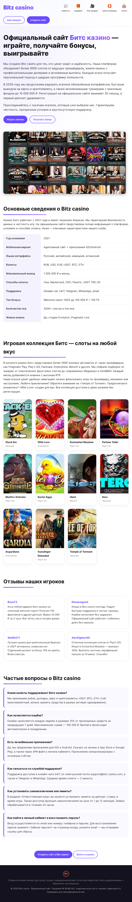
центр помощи (110, 8)
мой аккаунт (14, 20)
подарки (78, 8)
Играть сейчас (15, 119)
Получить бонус (42, 119)
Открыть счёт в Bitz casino (53, 854)
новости (66, 8)
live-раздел (92, 8)
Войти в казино (85, 854)
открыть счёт (38, 20)
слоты (124, 8)
